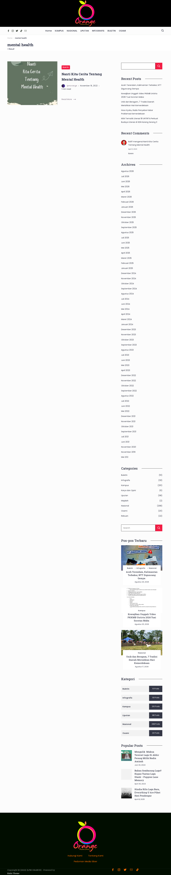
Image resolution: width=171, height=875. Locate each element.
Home (48, 30)
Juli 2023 (125, 355)
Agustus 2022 (127, 395)
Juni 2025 (125, 242)
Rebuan (124, 516)
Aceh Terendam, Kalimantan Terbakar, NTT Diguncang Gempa (142, 575)
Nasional (125, 505)
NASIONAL (72, 30)
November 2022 (128, 380)
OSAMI (122, 30)
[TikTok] (21, 31)
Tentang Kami (95, 855)
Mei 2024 (125, 309)
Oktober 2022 (127, 385)
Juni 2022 (125, 406)
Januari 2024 (127, 324)
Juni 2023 (125, 360)
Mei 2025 (125, 247)
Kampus (125, 485)
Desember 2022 (128, 375)
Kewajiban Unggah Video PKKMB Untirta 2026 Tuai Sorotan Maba (142, 617)
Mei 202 (124, 457)
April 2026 (125, 191)
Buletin (66, 67)
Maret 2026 (126, 196)
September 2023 (129, 344)
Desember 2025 (128, 212)
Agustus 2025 (127, 232)
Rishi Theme (13, 873)
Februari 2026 (127, 202)
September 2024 (129, 288)
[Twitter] (17, 31)
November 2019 (128, 452)
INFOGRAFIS (98, 30)
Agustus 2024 (127, 293)
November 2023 (128, 334)
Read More (67, 99)
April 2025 (125, 253)
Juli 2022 (125, 401)
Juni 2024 (125, 304)
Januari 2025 (127, 268)
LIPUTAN (84, 30)
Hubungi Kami (75, 855)
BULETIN (112, 30)
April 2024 (125, 314)
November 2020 (128, 447)
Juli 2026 (125, 176)
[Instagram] (13, 31)
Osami (124, 510)
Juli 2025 (125, 237)
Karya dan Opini (128, 490)
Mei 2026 (125, 186)
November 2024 (128, 278)
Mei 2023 (125, 365)
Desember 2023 (128, 329)
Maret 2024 (126, 319)
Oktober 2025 (127, 222)
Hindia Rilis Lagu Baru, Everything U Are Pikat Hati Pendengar (147, 792)
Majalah (124, 500)
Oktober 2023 (127, 339)
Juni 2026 (125, 181)
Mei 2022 (125, 411)
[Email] (25, 31)
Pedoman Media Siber (85, 861)
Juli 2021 (125, 436)
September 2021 (128, 431)
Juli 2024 (125, 299)
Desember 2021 (128, 416)
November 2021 (128, 421)
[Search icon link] (162, 30)
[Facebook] (8, 31)
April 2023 (125, 370)
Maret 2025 (126, 258)
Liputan (124, 495)
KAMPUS (59, 30)
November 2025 (128, 217)
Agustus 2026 (127, 171)
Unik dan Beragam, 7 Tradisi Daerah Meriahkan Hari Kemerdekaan (141, 659)
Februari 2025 (127, 263)
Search (158, 528)
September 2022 (129, 390)
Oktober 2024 (127, 283)
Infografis (125, 480)
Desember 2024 (128, 273)
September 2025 (129, 227)
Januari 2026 (127, 207)
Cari (158, 66)
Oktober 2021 (127, 426)
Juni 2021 (125, 442)
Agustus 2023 (127, 350)
